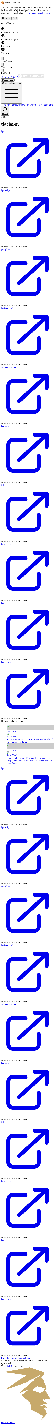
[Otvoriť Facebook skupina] (3, 36)
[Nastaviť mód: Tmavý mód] (2, 64)
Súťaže (37, 105)
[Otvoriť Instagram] (3, 43)
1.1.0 (9, 1366)
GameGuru (16, 105)
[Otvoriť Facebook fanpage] (3, 30)
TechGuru (6, 105)
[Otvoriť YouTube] (3, 50)
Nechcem (6, 18)
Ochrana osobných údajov (38, 13)
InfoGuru (25, 105)
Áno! (15, 18)
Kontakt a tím (47, 105)
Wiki (32, 105)
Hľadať (5, 114)
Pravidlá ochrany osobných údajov (17, 1358)
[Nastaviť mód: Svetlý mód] (2, 58)
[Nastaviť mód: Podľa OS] (2, 70)
